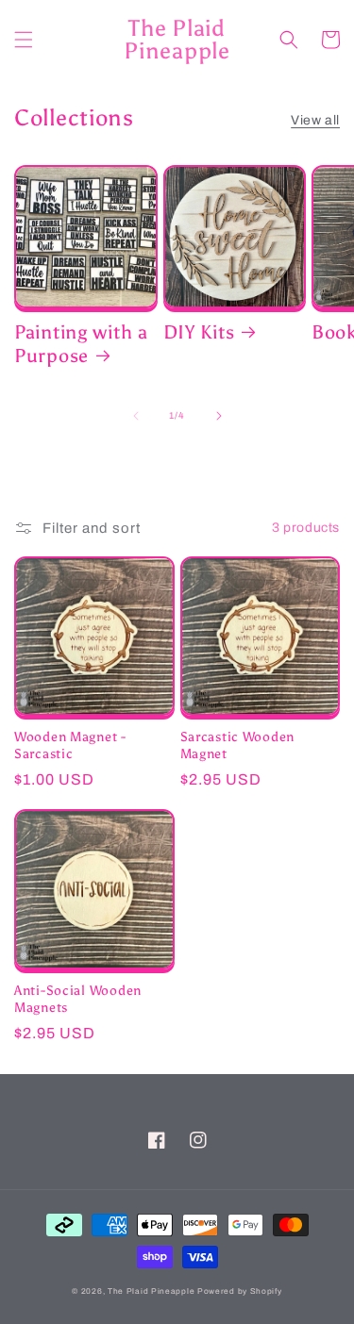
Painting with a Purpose (81, 344)
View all (315, 120)
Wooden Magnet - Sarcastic (70, 745)
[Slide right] (219, 416)
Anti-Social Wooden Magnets (78, 999)
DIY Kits (199, 332)
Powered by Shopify (239, 1291)
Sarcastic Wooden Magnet (237, 745)
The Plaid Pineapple (151, 1291)
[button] (23, 39)
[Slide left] (136, 416)
